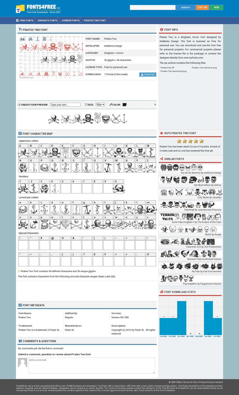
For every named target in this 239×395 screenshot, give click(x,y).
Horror (120, 53)
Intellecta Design (113, 45)
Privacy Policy (206, 382)
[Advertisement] (87, 90)
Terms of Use (190, 382)
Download (149, 74)
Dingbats (109, 53)
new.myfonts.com (193, 57)
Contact (219, 382)
